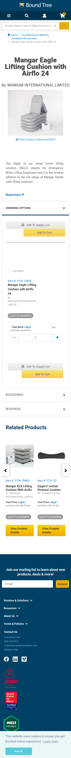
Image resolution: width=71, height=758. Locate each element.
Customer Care (12, 637)
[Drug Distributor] (11, 678)
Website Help (11, 649)
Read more (13, 195)
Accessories (14, 394)
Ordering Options (18, 208)
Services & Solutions (18, 600)
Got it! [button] (19, 751)
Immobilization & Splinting (35, 35)
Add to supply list (38, 225)
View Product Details (18, 530)
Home (14, 35)
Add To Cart (44, 232)
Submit (62, 584)
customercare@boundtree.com (20, 645)
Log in (27, 327)
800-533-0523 (11, 641)
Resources (13, 408)
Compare (18, 270)
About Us (11, 616)
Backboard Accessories (24, 38)
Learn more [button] (50, 741)
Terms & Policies (16, 623)
